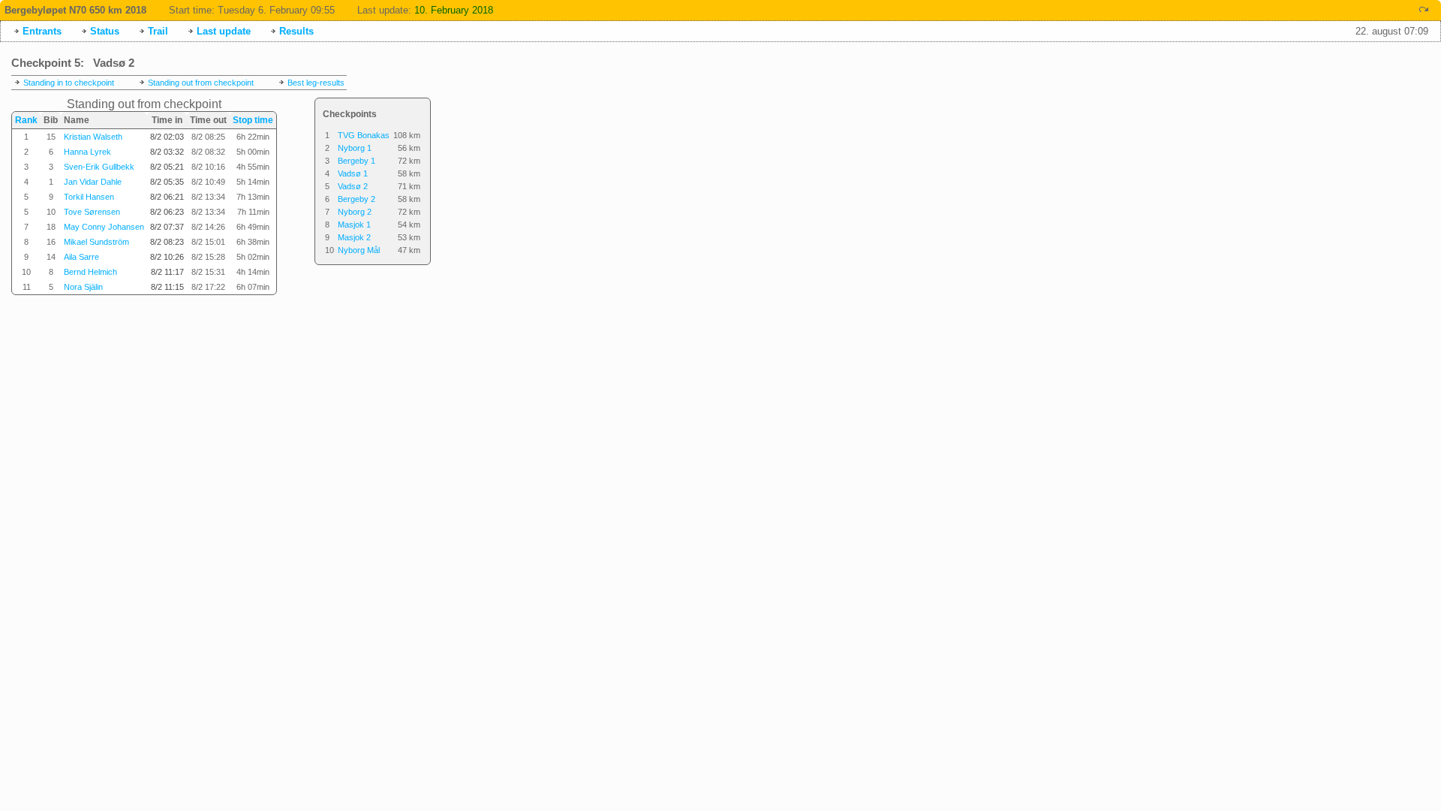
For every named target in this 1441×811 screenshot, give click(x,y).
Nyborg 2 (355, 211)
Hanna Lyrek (87, 151)
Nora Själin (83, 286)
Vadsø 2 (353, 186)
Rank (26, 120)
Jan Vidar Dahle (93, 181)
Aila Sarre (81, 256)
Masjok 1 (354, 224)
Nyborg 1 (355, 147)
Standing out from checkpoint (201, 82)
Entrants (42, 31)
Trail (158, 31)
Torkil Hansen (89, 196)
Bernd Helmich (90, 271)
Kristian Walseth (93, 136)
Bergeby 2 (356, 199)
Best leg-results (315, 82)
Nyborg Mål (359, 250)
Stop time (253, 120)
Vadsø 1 (353, 173)
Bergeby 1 (356, 160)
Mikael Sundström (96, 241)
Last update (224, 31)
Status (104, 31)
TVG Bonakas (364, 135)
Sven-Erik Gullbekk (99, 166)
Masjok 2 (354, 237)
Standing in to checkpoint (68, 82)
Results (296, 31)
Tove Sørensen (92, 211)
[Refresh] (1423, 9)
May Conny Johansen (104, 226)
